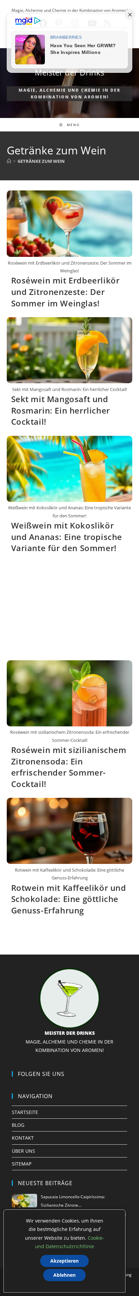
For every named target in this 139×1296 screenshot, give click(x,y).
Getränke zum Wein (41, 161)
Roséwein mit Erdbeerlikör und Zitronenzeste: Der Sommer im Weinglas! (65, 291)
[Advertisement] (70, 610)
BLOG (18, 1125)
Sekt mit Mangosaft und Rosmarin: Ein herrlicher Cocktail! (60, 410)
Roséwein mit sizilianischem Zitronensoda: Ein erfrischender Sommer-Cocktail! (69, 766)
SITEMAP (21, 1164)
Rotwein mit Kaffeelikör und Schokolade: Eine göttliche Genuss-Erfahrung (68, 899)
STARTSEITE (25, 1112)
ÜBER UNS (23, 1151)
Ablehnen (64, 1275)
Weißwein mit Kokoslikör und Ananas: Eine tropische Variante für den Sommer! (66, 536)
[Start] (9, 161)
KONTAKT (23, 1138)
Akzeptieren (64, 1261)
